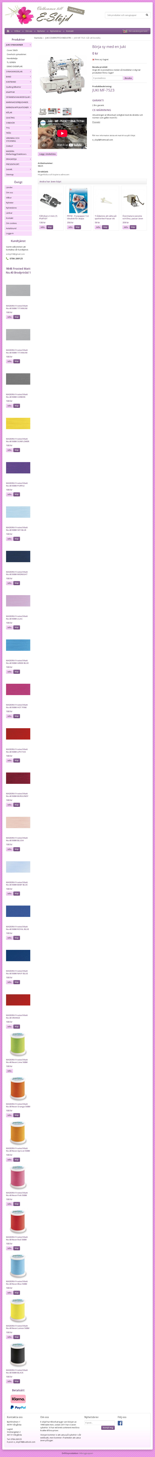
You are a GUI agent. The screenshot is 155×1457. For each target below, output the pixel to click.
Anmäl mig (108, 1427)
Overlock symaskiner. (17, 54)
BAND (8, 76)
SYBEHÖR (10, 122)
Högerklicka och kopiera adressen (53, 174)
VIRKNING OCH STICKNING (12, 139)
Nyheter (41, 31)
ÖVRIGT (9, 146)
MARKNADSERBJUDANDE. (17, 102)
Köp (16, 317)
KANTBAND (11, 81)
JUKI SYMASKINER (14, 44)
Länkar (9, 213)
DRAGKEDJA (11, 159)
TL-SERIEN (11, 62)
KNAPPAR (10, 92)
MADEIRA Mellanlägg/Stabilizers (16, 152)
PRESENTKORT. (13, 164)
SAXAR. (9, 169)
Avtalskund (11, 228)
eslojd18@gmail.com (15, 254)
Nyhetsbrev (55, 31)
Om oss (28, 31)
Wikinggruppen (86, 1453)
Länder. (9, 187)
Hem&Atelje (12, 58)
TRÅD (8, 133)
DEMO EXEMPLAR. (15, 66)
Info (9, 317)
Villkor (17, 31)
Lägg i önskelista (47, 154)
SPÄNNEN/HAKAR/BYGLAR (18, 97)
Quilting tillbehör (13, 87)
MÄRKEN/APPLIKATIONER (17, 107)
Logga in (10, 233)
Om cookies (11, 223)
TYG (8, 127)
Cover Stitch (12, 50)
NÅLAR (9, 112)
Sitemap (10, 174)
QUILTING (10, 117)
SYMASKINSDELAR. (14, 71)
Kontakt (70, 31)
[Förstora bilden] (62, 74)
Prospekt (96, 122)
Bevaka (128, 78)
